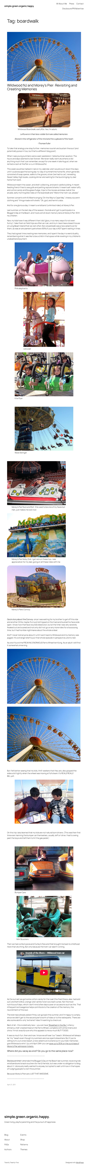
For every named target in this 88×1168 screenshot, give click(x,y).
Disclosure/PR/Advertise (73, 8)
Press (71, 3)
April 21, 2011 (11, 1084)
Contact (80, 3)
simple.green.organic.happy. (19, 6)
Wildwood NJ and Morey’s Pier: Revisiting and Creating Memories (42, 87)
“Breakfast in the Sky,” (57, 1025)
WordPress (80, 1162)
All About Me (61, 3)
